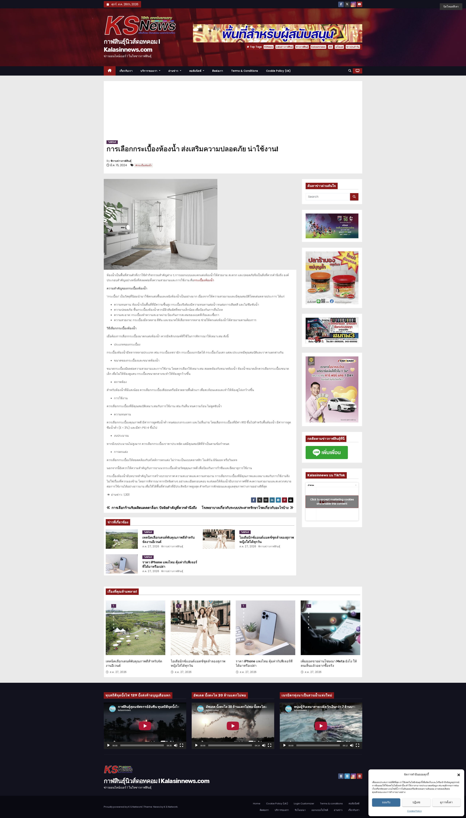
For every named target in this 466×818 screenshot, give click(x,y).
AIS (330, 46)
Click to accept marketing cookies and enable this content (332, 501)
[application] (145, 726)
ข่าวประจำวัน (352, 46)
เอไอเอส (339, 46)
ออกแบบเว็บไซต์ (319, 810)
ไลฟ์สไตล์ (112, 142)
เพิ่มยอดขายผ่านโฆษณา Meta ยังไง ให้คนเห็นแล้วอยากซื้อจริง (329, 663)
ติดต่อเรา (217, 71)
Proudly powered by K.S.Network (123, 807)
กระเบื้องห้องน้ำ (204, 280)
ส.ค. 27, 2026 (150, 546)
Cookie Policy (414, 811)
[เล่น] (108, 745)
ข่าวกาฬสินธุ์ (302, 46)
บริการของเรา (149, 71)
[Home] (110, 71)
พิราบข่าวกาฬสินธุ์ (121, 161)
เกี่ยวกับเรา (126, 71)
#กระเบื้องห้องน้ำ (143, 165)
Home (256, 803)
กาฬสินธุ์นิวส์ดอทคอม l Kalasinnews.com (156, 781)
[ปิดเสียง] (175, 745)
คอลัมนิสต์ (195, 71)
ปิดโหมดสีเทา (451, 6)
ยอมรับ (386, 802)
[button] (459, 774)
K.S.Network (171, 807)
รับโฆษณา (300, 810)
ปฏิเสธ (416, 802)
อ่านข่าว (173, 71)
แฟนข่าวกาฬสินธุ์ (284, 46)
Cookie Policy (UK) (278, 71)
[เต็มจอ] (181, 745)
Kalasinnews (318, 46)
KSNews (268, 46)
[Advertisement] (233, 111)
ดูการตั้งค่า (446, 802)
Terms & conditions (244, 71)
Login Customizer (304, 803)
